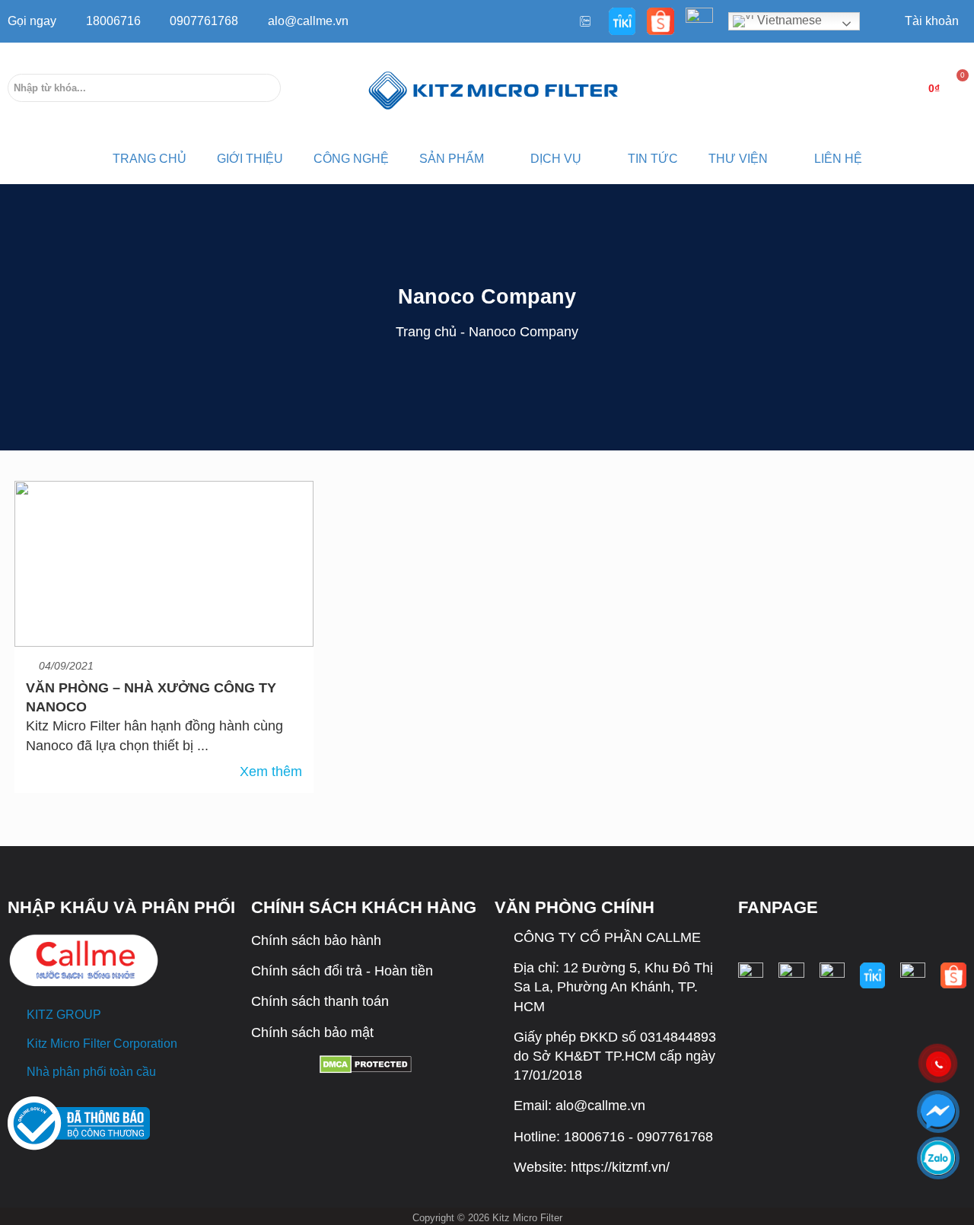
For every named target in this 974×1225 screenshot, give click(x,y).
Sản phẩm (451, 158)
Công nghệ (351, 158)
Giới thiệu (250, 158)
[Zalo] (583, 21)
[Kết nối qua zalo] (938, 1158)
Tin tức (653, 158)
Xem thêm (271, 771)
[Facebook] (536, 21)
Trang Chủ (149, 158)
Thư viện (738, 158)
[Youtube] (560, 21)
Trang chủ (426, 331)
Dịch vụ (555, 158)
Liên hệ (838, 158)
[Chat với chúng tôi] (938, 1111)
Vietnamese (788, 20)
